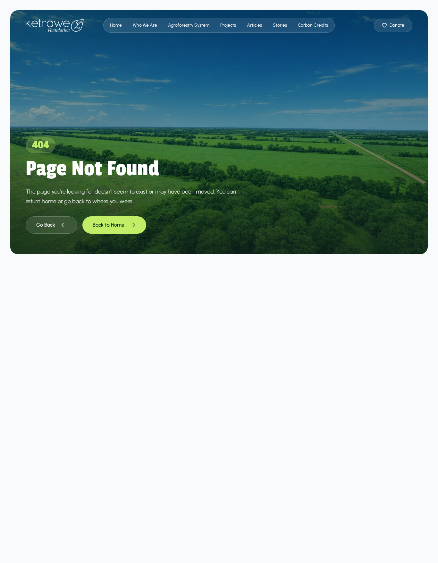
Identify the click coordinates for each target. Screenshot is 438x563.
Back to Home (108, 225)
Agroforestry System (188, 25)
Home (116, 25)
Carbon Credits (313, 25)
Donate (397, 25)
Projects (228, 25)
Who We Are (145, 25)
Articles (254, 25)
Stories (280, 25)
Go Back (45, 225)
